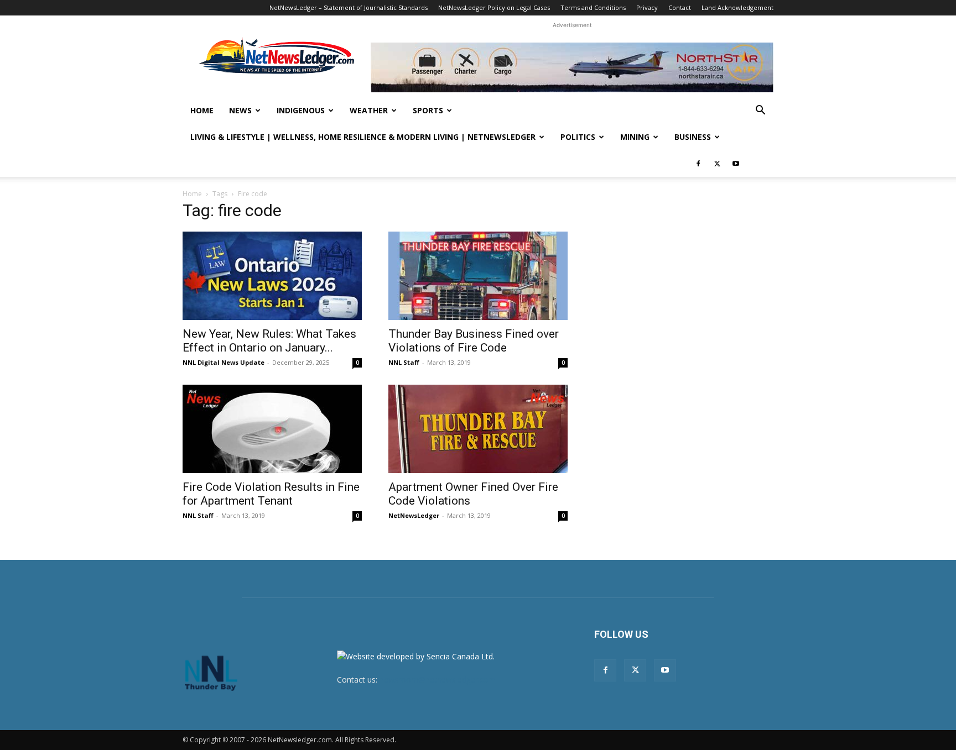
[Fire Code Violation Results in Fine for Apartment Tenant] (272, 429)
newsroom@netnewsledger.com (438, 679)
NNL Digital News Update (223, 362)
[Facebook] (698, 163)
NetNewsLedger (413, 515)
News (240, 110)
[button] (760, 111)
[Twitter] (717, 163)
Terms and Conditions (593, 7)
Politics (577, 137)
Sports (428, 110)
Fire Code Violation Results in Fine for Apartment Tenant (271, 493)
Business (692, 137)
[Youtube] (736, 163)
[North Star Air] (572, 67)
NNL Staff (403, 362)
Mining (635, 137)
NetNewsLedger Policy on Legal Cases (494, 7)
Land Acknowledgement (737, 7)
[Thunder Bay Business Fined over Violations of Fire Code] (478, 276)
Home (202, 110)
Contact (679, 7)
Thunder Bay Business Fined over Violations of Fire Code (473, 340)
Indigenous (301, 110)
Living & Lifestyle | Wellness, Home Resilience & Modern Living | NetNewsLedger (363, 137)
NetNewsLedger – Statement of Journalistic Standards (348, 7)
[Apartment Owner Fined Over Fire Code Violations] (478, 429)
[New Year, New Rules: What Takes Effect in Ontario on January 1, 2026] (272, 276)
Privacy (647, 7)
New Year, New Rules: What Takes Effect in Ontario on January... (269, 340)
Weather (369, 110)
